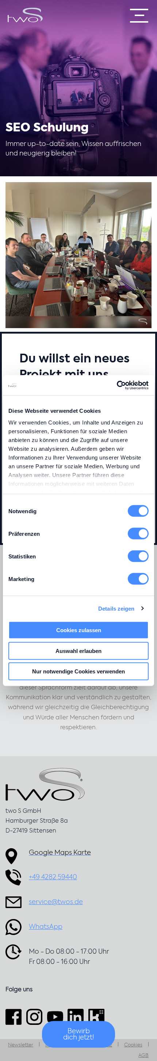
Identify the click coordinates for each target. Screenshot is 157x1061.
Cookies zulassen (78, 630)
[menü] (139, 16)
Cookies (133, 1045)
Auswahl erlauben (78, 650)
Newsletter (20, 1045)
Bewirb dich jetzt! (78, 1034)
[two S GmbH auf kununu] (96, 1017)
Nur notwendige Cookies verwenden (78, 671)
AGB (143, 1055)
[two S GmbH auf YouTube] (55, 1017)
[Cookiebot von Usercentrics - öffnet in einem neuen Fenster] (117, 385)
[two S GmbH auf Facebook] (14, 1017)
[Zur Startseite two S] (25, 15)
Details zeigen (116, 608)
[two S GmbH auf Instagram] (34, 1017)
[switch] (138, 533)
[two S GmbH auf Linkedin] (75, 1017)
